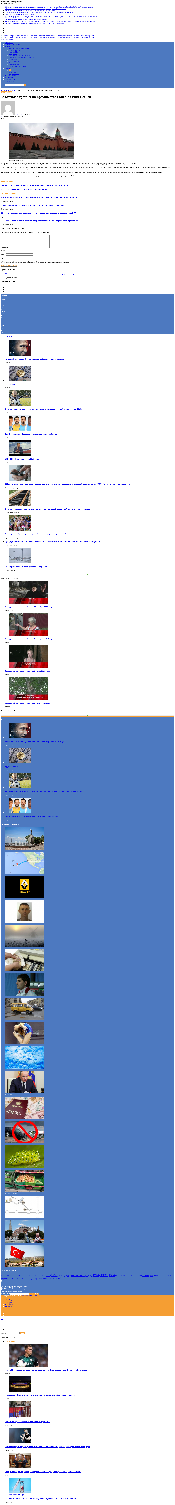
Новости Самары (13, 45)
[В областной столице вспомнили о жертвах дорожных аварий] (87, 1132)
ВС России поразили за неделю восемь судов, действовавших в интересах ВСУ (38, 213)
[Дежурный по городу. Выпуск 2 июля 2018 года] (89, 656)
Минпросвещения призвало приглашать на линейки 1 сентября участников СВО (39, 197)
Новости (9, 46)
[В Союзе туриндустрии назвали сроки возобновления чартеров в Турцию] (87, 1256)
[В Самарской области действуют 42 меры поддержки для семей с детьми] (89, 523)
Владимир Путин (24, 1275)
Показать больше (7, 181)
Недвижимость (14, 65)
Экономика (29, 1279)
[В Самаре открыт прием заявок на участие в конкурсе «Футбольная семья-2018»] (89, 398)
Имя (3, 250)
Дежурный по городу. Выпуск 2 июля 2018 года (27, 671)
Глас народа (13, 59)
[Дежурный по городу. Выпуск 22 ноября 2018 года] (89, 592)
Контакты (9, 81)
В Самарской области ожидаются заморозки (20, 14)
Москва (119, 1275)
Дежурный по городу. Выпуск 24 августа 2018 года (29, 639)
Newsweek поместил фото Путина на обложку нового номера (34, 359)
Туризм (11, 63)
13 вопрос (12, 72)
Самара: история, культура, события (21, 57)
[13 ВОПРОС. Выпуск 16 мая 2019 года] (89, 448)
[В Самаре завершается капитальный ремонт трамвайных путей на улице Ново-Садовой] (89, 498)
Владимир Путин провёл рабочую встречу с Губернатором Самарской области (43, 1472)
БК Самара (14, 1275)
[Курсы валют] (89, 373)
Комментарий (5, 247)
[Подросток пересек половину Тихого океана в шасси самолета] (87, 863)
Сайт (2, 258)
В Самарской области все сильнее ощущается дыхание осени (26, 20)
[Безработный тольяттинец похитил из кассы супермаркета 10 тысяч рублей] (87, 960)
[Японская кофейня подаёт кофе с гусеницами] (87, 1156)
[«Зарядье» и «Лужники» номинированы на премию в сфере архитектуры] (89, 1384)
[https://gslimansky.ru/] (8, 39)
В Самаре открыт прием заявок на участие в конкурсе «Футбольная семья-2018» (43, 409)
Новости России (14, 50)
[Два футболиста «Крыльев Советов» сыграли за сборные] (89, 423)
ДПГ (51, 1275)
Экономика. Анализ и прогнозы (20, 55)
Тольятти (167, 1275)
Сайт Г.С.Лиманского (29, 1296)
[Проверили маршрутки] (87, 1009)
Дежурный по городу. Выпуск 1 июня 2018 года (27, 703)
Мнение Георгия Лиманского (19, 48)
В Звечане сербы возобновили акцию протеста (27, 1422)
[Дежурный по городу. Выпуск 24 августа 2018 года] (89, 624)
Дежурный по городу (82, 1275)
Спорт (158, 1275)
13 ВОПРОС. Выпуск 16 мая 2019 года (22, 459)
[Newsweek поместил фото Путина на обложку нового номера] (89, 348)
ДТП (61, 1275)
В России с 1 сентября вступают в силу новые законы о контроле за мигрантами (39, 221)
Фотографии (10, 76)
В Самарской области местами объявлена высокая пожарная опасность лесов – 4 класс (35, 18)
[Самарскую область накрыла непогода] (87, 1057)
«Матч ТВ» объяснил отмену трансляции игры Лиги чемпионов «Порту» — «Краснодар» (46, 1370)
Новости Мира (14, 52)
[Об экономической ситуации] (87, 1108)
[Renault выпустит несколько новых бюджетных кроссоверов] (87, 887)
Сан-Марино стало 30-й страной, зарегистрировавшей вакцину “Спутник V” (42, 1498)
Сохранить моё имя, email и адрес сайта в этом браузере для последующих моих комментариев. (36, 262)
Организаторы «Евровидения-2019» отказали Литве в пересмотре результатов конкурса (47, 1447)
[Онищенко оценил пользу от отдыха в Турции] (87, 1231)
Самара (148, 1275)
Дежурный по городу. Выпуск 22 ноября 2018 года (29, 607)
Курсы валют (11, 384)
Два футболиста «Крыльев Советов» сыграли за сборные (31, 434)
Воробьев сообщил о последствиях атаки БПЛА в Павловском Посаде (34, 205)
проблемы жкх (47, 1278)
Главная (9, 43)
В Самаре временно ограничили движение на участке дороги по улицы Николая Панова (35, 23)
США (137, 1276)
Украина (7, 1279)
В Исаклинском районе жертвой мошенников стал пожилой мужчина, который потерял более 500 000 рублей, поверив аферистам (50, 7)
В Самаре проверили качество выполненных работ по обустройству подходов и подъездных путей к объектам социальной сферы (50, 21)
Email (3, 254)
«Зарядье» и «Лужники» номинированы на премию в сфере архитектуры (40, 1395)
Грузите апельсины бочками (18, 66)
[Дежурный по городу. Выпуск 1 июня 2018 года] (89, 688)
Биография (10, 77)
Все (10, 70)
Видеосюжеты (14, 74)
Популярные (9, 336)
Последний (9, 338)
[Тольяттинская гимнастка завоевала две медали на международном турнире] (87, 1033)
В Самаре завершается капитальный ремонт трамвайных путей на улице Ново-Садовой (35, 9)
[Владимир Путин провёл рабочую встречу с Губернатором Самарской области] (89, 1461)
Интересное (13, 54)
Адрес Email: (5, 1293)
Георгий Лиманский (37, 1275)
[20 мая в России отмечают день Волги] (87, 838)
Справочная (10, 79)
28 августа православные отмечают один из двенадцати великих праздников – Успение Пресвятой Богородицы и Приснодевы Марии (51, 16)
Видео (8, 68)
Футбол (19, 1279)
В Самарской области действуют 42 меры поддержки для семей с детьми (30, 10)
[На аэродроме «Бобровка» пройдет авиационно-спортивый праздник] (87, 1207)
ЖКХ (108, 1275)
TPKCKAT (19, 114)
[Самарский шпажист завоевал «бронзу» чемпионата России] (87, 984)
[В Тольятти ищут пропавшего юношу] (87, 911)
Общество (127, 1275)
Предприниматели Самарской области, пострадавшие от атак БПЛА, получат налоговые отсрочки (39, 12)
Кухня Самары (14, 61)
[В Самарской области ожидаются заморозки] (89, 556)
